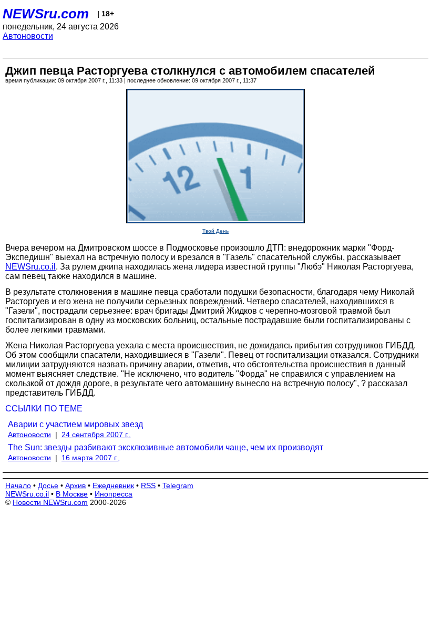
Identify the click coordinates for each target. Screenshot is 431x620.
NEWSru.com (46, 14)
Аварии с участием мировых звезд (75, 424)
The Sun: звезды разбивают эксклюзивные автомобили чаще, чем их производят (165, 447)
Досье (48, 485)
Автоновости (28, 36)
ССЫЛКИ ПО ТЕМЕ (44, 408)
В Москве (72, 494)
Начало (18, 485)
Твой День (215, 231)
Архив (75, 485)
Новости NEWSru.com (50, 502)
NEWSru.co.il (30, 266)
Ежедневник (113, 485)
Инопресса (113, 494)
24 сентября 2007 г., (96, 434)
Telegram (177, 485)
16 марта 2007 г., (90, 457)
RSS (148, 485)
